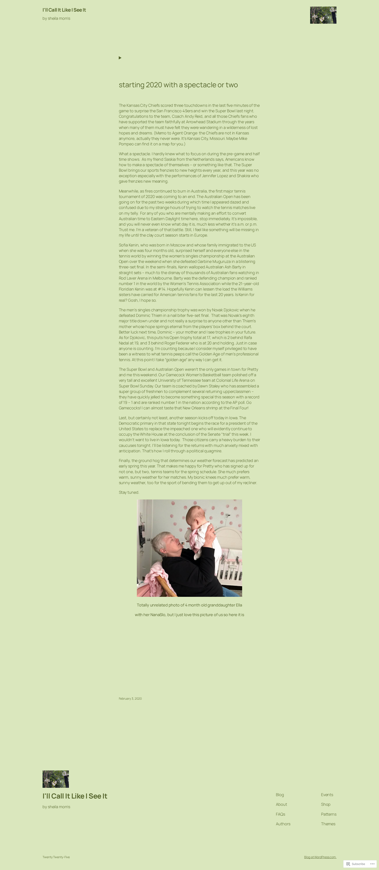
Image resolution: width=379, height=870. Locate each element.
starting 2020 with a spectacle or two (178, 85)
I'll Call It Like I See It (64, 10)
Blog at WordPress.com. (320, 857)
